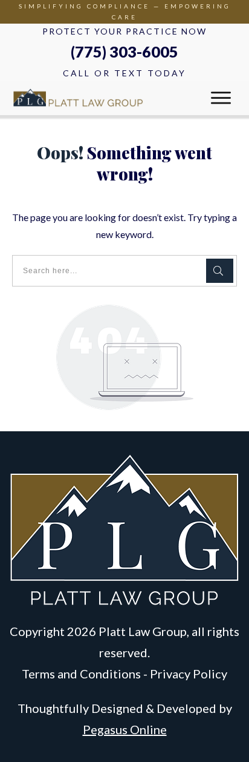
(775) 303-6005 (124, 51)
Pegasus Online (125, 729)
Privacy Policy (188, 673)
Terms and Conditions (81, 673)
